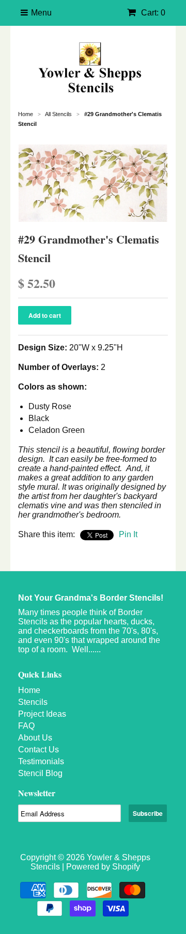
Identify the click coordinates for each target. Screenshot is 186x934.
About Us (35, 737)
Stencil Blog (40, 773)
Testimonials (41, 761)
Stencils (33, 702)
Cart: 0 (152, 12)
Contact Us (38, 749)
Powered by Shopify (103, 866)
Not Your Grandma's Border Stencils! (90, 597)
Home (29, 690)
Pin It (128, 534)
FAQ (26, 725)
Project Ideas (42, 714)
